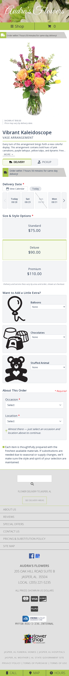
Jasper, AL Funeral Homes (20, 652)
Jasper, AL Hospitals (52, 652)
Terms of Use (58, 663)
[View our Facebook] (31, 557)
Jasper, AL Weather (17, 657)
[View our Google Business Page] (37, 557)
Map (36, 673)
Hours (59, 673)
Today (35, 188)
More (7, 154)
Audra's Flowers (34, 11)
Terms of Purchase (35, 663)
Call (12, 673)
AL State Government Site (47, 657)
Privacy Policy (11, 663)
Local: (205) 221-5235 (34, 582)
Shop (19, 26)
